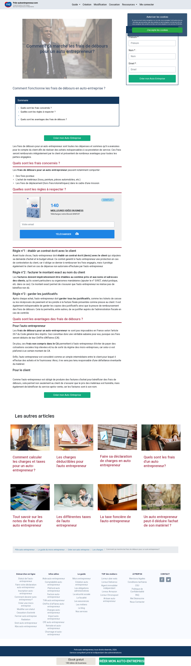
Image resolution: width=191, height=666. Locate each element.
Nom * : (132, 50)
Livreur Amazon (109, 591)
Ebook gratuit (76, 661)
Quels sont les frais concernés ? (36, 108)
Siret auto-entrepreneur (26, 623)
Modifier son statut (26, 609)
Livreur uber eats (109, 578)
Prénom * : (134, 37)
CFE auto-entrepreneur (53, 622)
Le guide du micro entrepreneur (51, 550)
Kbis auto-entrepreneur (26, 626)
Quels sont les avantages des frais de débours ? (44, 119)
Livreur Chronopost (109, 595)
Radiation (25, 619)
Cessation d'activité (26, 612)
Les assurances (81, 601)
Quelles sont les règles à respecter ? (38, 112)
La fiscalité (82, 598)
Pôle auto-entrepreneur (25, 550)
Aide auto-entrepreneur (54, 578)
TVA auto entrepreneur (54, 600)
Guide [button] (75, 4)
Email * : (133, 63)
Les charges (98, 550)
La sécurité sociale (81, 594)
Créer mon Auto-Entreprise (121, 661)
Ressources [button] (128, 4)
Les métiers (81, 604)
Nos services (81, 611)
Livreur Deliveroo (109, 582)
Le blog (81, 608)
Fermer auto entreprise (26, 616)
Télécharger (64, 234)
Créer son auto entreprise (78, 550)
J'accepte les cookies (157, 30)
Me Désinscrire (137, 598)
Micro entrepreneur (82, 578)
